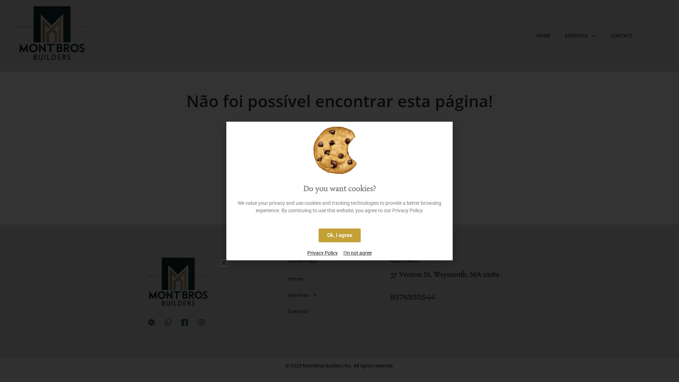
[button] (223, 263)
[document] (339, 191)
